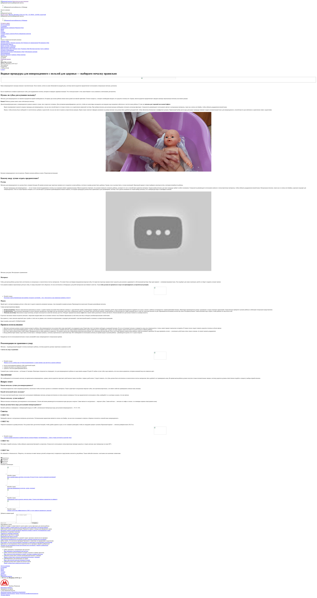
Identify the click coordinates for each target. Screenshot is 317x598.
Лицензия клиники (6, 592)
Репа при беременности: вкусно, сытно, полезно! (21, 488)
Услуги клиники (5, 24)
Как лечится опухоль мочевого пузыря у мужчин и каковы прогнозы (23, 554)
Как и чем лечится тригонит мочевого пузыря (17, 560)
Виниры (3, 54)
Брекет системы (5, 45)
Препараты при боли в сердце (9, 536)
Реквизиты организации (19, 592)
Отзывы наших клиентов (8, 33)
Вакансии (18, 27)
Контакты (3, 36)
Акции (3, 35)
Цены (2, 30)
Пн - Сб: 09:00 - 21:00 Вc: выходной (36, 14)
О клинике (4, 26)
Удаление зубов (25, 48)
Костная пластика (35, 48)
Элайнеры (13, 45)
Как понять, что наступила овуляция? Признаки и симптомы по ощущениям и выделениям (26, 542)
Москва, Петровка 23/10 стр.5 (17, 14)
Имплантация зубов (6, 48)
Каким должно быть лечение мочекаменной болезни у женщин (22, 557)
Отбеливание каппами (31, 51)
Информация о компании (8, 27)
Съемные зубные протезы (18, 54)
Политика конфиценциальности (29, 593)
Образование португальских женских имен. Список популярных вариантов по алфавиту (32, 499)
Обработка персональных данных (10, 593)
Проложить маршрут (6, 587)
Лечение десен (16, 48)
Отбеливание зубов (18, 51)
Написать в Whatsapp (21, 20)
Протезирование (5, 53)
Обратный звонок (6, 59)
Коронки (8, 54)
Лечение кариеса (5, 42)
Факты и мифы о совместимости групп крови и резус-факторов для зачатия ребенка (24, 527)
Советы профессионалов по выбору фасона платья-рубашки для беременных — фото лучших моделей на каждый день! (38, 437)
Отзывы (3, 32)
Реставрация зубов (44, 42)
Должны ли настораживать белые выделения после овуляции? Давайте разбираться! (24, 545)
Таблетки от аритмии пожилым (9, 533)
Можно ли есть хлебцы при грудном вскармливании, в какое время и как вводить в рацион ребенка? (32, 362)
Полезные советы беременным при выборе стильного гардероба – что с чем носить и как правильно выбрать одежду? (37, 297)
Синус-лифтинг (44, 48)
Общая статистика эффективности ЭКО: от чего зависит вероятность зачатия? (29, 510)
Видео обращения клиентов (23, 33)
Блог (22, 27)
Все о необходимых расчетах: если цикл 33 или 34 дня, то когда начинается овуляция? (31, 477)
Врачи (2, 29)
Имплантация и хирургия (8, 47)
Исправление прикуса (7, 44)
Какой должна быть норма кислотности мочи (17, 563)
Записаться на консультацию (20, 1)
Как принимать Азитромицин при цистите (16, 551)
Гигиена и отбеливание (7, 50)
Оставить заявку (5, 23)
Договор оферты (5, 595)
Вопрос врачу (4, 14)
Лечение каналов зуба (16, 42)
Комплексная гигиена (7, 51)
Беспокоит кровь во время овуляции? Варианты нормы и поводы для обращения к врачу (26, 530)
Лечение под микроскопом (30, 42)
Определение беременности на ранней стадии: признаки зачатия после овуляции (23, 539)
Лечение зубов (5, 41)
